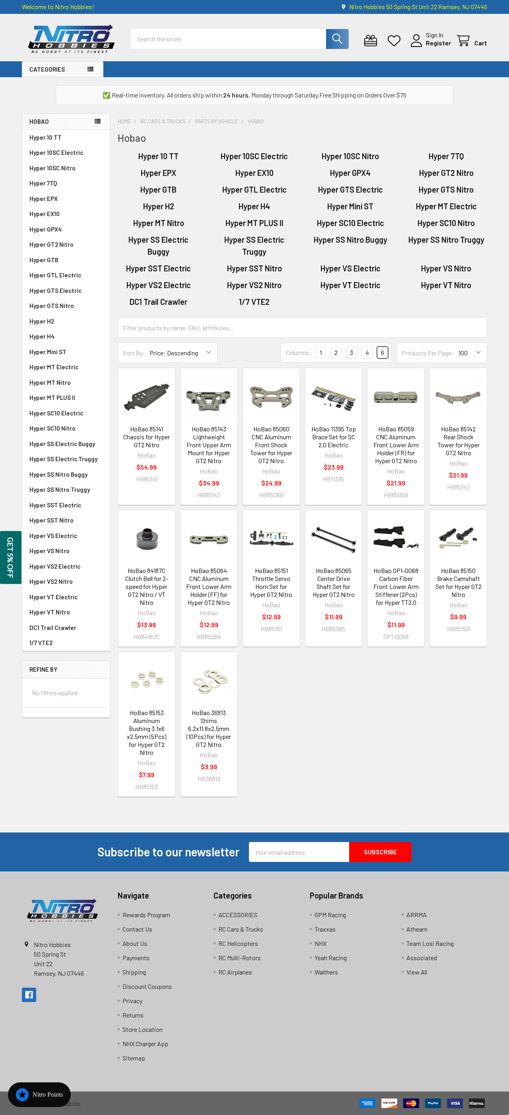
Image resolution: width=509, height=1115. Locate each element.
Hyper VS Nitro (49, 550)
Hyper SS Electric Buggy (62, 443)
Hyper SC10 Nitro (52, 428)
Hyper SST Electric (55, 505)
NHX (320, 943)
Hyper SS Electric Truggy (63, 458)
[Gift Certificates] (372, 41)
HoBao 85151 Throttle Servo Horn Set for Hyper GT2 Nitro (271, 582)
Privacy (132, 1000)
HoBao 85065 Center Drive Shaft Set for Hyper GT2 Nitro (334, 582)
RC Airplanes (235, 972)
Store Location (142, 1029)
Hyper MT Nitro (50, 382)
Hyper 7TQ (43, 183)
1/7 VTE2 (40, 642)
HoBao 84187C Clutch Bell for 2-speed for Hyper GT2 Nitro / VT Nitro (146, 586)
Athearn (416, 929)
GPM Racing (330, 914)
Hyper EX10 (44, 213)
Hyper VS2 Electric (54, 566)
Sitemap (133, 1058)
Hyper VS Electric (53, 535)
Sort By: (134, 353)
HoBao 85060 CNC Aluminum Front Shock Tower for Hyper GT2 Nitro (271, 444)
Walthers (326, 972)
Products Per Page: (428, 353)
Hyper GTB (43, 259)
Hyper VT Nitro (49, 612)
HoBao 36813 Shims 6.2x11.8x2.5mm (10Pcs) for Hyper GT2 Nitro (209, 728)
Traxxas (325, 929)
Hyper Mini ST (47, 351)
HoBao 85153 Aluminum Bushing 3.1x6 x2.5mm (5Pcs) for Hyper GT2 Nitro (146, 732)
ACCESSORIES (237, 914)
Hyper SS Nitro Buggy (58, 474)
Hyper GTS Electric (55, 290)
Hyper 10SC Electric (56, 152)
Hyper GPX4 (45, 229)
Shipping (134, 972)
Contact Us (137, 929)
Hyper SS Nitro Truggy (59, 489)
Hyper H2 (41, 321)
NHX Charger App (145, 1043)
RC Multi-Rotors (239, 957)
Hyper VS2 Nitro (51, 581)
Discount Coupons (147, 986)
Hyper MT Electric (53, 366)
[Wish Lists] (396, 41)
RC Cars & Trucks (240, 929)
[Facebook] (29, 995)
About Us (134, 943)
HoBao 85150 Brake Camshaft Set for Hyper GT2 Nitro (458, 582)
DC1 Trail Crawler (52, 627)
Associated (421, 957)
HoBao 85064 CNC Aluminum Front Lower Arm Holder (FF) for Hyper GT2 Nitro (208, 586)
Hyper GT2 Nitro (51, 244)
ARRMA (416, 914)
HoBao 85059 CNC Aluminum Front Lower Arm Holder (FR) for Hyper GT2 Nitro (396, 444)
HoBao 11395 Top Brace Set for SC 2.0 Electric (333, 436)
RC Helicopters (238, 943)
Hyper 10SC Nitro (52, 168)
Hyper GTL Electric (55, 275)
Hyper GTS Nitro (51, 305)
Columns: (298, 352)
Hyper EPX (43, 198)
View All (416, 972)
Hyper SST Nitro (51, 520)
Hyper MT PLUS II (52, 397)
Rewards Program (146, 914)
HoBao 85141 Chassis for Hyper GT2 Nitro (146, 436)
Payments (136, 957)
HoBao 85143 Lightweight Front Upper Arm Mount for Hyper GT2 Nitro (209, 444)
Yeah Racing (331, 957)
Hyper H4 (41, 336)
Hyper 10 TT (45, 137)
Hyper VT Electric (53, 596)
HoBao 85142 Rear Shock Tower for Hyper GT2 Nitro (458, 440)
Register (438, 43)
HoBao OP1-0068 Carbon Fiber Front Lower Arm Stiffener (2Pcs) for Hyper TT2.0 (396, 586)
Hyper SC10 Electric (56, 413)
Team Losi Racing (430, 943)
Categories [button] (47, 69)
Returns (133, 1015)
